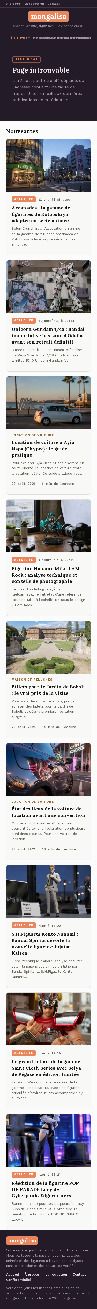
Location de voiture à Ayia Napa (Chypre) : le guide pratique (43, 448)
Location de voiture (74, 38)
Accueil (12, 1274)
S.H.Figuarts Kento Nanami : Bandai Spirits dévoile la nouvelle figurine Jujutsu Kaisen (45, 943)
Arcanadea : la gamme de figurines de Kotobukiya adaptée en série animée (41, 214)
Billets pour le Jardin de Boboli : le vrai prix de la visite (48, 690)
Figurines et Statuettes (36, 38)
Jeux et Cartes (62, 38)
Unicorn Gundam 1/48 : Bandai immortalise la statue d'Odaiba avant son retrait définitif (48, 335)
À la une (13, 38)
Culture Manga (24, 38)
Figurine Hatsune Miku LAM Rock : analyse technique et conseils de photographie (46, 574)
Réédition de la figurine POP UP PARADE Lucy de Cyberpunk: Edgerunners (45, 1189)
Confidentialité (18, 1280)
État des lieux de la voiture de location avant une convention (48, 812)
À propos (13, 3)
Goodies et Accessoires (50, 38)
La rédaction (34, 3)
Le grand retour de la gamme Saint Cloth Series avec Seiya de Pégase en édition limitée (46, 1068)
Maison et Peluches (87, 38)
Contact (54, 3)
